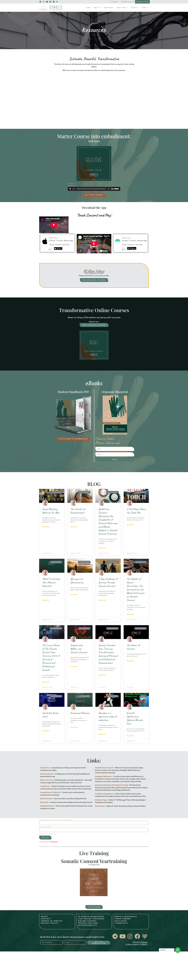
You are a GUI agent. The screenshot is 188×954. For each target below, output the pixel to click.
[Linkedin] (50, 2)
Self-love (94, 141)
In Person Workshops (91, 916)
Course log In (127, 2)
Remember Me (48, 834)
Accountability (87, 925)
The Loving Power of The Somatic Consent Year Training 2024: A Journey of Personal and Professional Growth (51, 657)
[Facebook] (40, 2)
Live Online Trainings (91, 919)
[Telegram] (54, 2)
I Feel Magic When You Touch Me (136, 510)
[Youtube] (47, 2)
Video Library (123, 919)
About (96, 7)
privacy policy (50, 923)
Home (88, 7)
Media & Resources (126, 916)
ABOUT (44, 916)
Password (45, 827)
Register (55, 842)
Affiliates (121, 921)
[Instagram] (44, 2)
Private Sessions (88, 923)
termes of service (52, 921)
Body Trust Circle (46, 780)
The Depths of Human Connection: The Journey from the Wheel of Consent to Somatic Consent (135, 589)
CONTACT (46, 919)
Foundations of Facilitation (50, 792)
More (144, 7)
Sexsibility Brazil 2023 (50, 714)
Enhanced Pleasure (79, 713)
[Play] (70, 189)
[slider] (116, 188)
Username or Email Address (55, 820)
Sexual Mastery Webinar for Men (51, 510)
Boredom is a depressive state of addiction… (107, 716)
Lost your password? (45, 842)
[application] (94, 189)
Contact (114, 2)
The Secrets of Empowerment (77, 510)
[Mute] (112, 189)
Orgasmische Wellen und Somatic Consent (78, 648)
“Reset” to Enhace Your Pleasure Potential (51, 582)
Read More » (46, 527)
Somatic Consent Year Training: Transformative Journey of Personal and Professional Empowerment (108, 654)
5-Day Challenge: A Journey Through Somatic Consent (107, 582)
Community (121, 923)
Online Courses (87, 921)
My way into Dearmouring (76, 580)
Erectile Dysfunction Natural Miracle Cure (135, 718)
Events (134, 7)
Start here (121, 7)
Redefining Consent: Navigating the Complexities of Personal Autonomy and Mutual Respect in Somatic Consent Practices (108, 521)
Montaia (144, 942)
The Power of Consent (133, 647)
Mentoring (108, 7)
